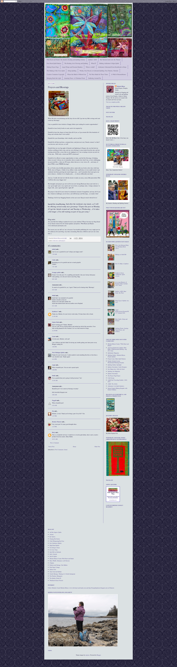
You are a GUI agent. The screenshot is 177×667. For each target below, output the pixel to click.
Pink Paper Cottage (55, 567)
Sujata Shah (55, 322)
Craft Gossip (111, 378)
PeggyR (54, 400)
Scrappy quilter (56, 272)
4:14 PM (54, 359)
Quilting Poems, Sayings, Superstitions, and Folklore (122, 329)
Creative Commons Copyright (55, 74)
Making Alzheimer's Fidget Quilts (109, 63)
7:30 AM (54, 254)
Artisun (51, 534)
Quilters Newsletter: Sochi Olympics (117, 367)
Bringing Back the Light (54, 78)
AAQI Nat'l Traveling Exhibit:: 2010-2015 (117, 381)
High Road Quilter (54, 545)
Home (74, 446)
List (114, 496)
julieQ (54, 249)
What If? (93, 63)
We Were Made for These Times (98, 74)
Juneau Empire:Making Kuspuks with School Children (117, 389)
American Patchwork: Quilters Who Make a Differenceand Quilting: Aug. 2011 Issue (117, 349)
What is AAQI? (90, 67)
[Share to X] (78, 238)
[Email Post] (70, 238)
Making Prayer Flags (53, 67)
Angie (53, 365)
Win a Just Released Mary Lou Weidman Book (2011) (122, 246)
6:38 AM (54, 405)
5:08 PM (54, 370)
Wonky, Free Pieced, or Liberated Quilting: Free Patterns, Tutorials (99, 71)
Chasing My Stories (55, 539)
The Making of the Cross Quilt (56, 71)
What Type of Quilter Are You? (122, 301)
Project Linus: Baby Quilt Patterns (117, 359)
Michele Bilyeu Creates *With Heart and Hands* (118, 344)
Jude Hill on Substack (55, 552)
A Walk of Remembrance (118, 74)
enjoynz (87, 655)
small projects (61, 240)
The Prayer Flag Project (114, 376)
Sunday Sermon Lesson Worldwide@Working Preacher (116, 361)
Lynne (53, 336)
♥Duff (53, 295)
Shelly (53, 376)
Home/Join (109, 496)
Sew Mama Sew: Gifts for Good (116, 369)
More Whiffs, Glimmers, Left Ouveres (60, 561)
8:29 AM (54, 290)
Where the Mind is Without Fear (76, 74)
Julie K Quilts (53, 556)
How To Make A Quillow (122, 264)
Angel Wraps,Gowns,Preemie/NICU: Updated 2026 (122, 311)
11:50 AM (54, 316)
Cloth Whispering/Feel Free (57, 541)
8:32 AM (54, 306)
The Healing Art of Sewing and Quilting (76, 63)
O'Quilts (52, 563)
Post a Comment (54, 443)
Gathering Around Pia (94, 78)
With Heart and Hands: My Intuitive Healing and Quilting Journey (66, 60)
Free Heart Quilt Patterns (54, 63)
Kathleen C (55, 311)
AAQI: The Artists (112, 384)
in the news (55, 240)
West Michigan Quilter (58, 352)
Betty (53, 432)
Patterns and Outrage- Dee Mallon (58, 565)
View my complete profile (113, 102)
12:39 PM (54, 330)
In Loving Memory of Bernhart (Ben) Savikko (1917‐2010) (121, 283)
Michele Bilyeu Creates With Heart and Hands (62, 558)
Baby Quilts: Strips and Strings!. (121, 320)
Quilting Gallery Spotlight (114, 365)
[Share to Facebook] (80, 238)
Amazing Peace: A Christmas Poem (74, 78)
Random (115, 497)
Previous (110, 497)
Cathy (53, 260)
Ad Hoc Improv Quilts (55, 532)
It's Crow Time (54, 550)
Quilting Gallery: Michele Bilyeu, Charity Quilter (116, 356)
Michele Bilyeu (57, 238)
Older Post (97, 446)
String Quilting (72, 71)
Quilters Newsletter (113, 373)
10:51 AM (54, 439)
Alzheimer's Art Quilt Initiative (116, 386)
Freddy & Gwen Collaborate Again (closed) (120, 274)
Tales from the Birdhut (55, 572)
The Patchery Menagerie (56, 576)
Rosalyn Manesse (56, 422)
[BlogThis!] (76, 238)
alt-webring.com (113, 500)
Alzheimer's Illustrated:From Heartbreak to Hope (112, 67)
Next (117, 496)
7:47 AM (54, 266)
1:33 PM (54, 426)
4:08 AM (54, 395)
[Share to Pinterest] (82, 238)
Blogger (99, 655)
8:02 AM (54, 279)
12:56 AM (54, 380)
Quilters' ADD (92, 60)
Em (53, 411)
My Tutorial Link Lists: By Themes (110, 60)
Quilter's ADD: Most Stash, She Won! (120, 292)
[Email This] (75, 238)
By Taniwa (52, 537)
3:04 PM (54, 347)
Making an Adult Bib (120, 254)
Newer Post (51, 446)
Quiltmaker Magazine (113, 353)
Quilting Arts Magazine (114, 371)
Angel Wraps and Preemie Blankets (72, 67)
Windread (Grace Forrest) (56, 580)
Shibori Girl (53, 569)
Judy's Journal (53, 554)
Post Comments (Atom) (61, 449)
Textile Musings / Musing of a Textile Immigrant (62, 574)
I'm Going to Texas (55, 547)
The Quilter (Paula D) (55, 578)
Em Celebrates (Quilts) (56, 543)
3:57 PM (54, 416)
